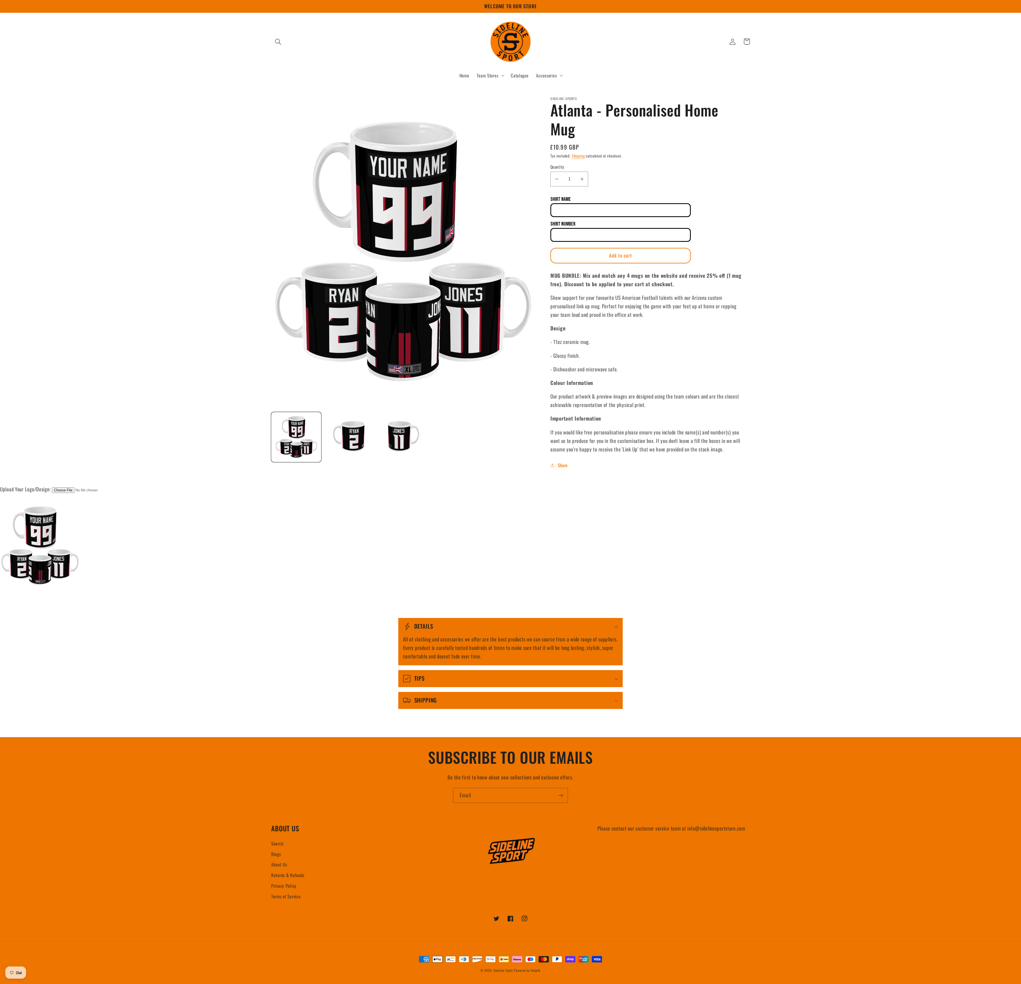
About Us (279, 864)
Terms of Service (286, 896)
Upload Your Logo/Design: (25, 489)
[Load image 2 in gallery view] (349, 437)
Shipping (578, 156)
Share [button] (563, 465)
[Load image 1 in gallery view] (296, 437)
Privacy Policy (283, 885)
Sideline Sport (503, 970)
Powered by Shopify (527, 970)
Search (277, 843)
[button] (278, 42)
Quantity (557, 167)
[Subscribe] (561, 795)
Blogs (276, 854)
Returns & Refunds (287, 875)
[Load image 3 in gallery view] (403, 437)
